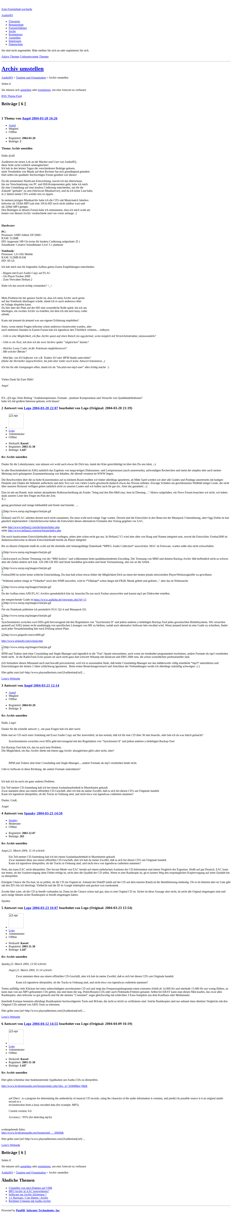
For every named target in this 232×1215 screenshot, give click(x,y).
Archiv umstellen (22, 68)
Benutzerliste (16, 24)
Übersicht (14, 21)
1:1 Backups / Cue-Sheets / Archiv (28, 1197)
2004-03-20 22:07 (45, 408)
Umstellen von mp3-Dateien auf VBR (30, 1187)
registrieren (44, 89)
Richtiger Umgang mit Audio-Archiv (30, 1201)
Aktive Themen (10, 56)
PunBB (20, 1210)
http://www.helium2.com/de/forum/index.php (34, 527)
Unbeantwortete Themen (34, 56)
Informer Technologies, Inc (43, 1210)
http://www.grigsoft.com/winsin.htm (22, 640)
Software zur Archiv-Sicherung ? (27, 1194)
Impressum (15, 41)
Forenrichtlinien (18, 28)
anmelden (25, 89)
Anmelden (15, 37)
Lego (27, 408)
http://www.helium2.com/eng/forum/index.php (34, 530)
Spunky (30, 813)
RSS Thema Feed (11, 96)
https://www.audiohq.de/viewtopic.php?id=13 (60, 599)
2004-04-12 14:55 (45, 1024)
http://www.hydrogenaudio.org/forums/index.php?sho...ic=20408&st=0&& (44, 1086)
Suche (12, 31)
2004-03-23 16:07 (45, 908)
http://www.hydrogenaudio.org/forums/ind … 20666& (32, 1132)
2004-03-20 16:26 (44, 118)
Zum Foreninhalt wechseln (16, 9)
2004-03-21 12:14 (46, 685)
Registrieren (15, 34)
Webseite (10, 678)
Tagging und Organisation (31, 77)
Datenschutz (16, 44)
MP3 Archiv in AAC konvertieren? (29, 1191)
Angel (26, 118)
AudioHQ (7, 15)
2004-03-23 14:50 (50, 813)
